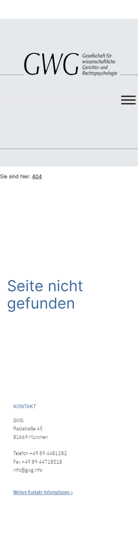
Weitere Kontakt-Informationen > (43, 492)
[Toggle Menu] (128, 100)
